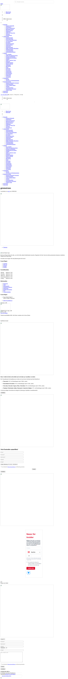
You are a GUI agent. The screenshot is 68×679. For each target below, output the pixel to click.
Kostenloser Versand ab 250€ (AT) (10, 17)
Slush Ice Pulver (9, 30)
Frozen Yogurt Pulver (10, 28)
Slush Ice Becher (9, 63)
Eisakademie (5, 78)
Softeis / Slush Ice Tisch (11, 60)
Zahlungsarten (6, 286)
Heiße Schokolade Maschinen (12, 48)
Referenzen (5, 91)
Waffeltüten (8, 31)
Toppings (8, 34)
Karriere (5, 267)
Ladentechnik (6, 36)
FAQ (4, 290)
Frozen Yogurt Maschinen (11, 40)
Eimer (7, 67)
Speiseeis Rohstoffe (10, 25)
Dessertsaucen (9, 35)
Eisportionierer (9, 73)
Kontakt (5, 266)
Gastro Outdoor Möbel (10, 85)
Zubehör (5, 53)
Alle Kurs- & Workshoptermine (12, 80)
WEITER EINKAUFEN (6, 675)
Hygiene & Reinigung (10, 56)
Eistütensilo (8, 75)
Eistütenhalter (9, 72)
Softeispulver (8, 27)
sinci (9, 191)
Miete (9, 20)
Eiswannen (8, 69)
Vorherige (5, 247)
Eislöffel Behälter (9, 62)
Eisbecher (8, 61)
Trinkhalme (8, 65)
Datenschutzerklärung (11, 466)
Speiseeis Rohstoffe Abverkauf (12, 82)
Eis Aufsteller (8, 54)
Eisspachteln (8, 74)
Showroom (5, 92)
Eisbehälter (8, 68)
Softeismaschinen (9, 38)
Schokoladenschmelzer (10, 52)
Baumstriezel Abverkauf (11, 88)
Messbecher (8, 66)
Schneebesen (8, 71)
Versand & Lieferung (7, 287)
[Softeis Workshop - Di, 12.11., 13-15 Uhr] (9, 464)
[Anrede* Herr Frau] (3, 639)
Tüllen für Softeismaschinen (12, 55)
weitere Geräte (9, 90)
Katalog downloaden (7, 289)
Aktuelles (5, 263)
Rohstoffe (5, 24)
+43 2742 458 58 (4, 94)
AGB (4, 284)
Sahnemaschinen (9, 47)
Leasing (5, 20)
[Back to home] (5, 9)
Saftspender (8, 46)
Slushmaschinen (9, 44)
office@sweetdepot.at (7, 300)
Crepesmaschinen (9, 50)
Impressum (5, 283)
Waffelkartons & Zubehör (11, 57)
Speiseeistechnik (9, 37)
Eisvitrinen (8, 42)
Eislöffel (7, 59)
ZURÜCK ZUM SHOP (10, 674)
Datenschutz (5, 288)
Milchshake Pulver (10, 29)
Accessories (8, 77)
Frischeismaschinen (10, 43)
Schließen (3, 392)
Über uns (5, 264)
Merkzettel (8, 13)
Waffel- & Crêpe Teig (10, 33)
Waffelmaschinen (9, 49)
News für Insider (4, 313)
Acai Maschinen (9, 41)
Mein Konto (8, 11)
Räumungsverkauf (7, 81)
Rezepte (7, 79)
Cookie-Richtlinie (7, 292)
